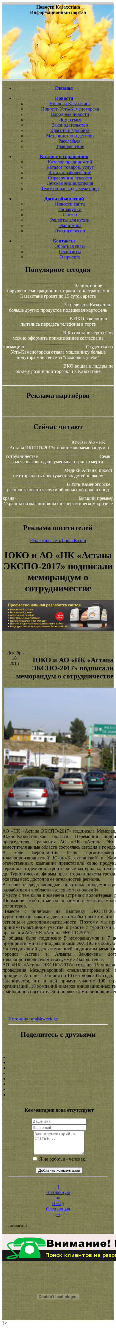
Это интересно (70, 230)
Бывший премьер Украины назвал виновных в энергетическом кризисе (59, 501)
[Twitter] (58, 1084)
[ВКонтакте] (58, 1073)
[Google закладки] (58, 1068)
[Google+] (58, 1062)
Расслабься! (70, 141)
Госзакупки (69, 209)
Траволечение (70, 146)
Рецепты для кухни (70, 220)
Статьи (70, 214)
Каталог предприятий (70, 161)
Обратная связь (69, 246)
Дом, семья (70, 119)
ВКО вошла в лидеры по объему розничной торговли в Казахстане (64, 368)
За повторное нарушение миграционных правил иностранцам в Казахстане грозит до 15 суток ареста (58, 291)
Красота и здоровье (70, 130)
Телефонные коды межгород (70, 188)
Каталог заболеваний (70, 172)
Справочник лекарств (70, 177)
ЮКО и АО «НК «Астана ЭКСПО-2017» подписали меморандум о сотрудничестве (57, 449)
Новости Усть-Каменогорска (70, 108)
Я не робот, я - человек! (62, 1159)
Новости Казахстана (70, 103)
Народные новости (70, 114)
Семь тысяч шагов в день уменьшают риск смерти (61, 459)
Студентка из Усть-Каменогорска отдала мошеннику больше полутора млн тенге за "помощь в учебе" (62, 352)
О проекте (69, 256)
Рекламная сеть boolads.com (58, 540)
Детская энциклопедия (70, 183)
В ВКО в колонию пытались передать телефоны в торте (64, 321)
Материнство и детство (70, 135)
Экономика (70, 225)
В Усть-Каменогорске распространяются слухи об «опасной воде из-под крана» (56, 491)
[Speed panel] (58, 1057)
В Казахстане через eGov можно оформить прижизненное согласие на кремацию (58, 339)
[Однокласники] (58, 1089)
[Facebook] (58, 1078)
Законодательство (70, 124)
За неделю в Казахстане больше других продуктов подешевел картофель (60, 307)
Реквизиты (70, 251)
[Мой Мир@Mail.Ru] (58, 1094)
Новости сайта (70, 204)
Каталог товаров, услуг (70, 167)
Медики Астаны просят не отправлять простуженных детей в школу (63, 473)
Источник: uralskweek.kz (33, 1018)
